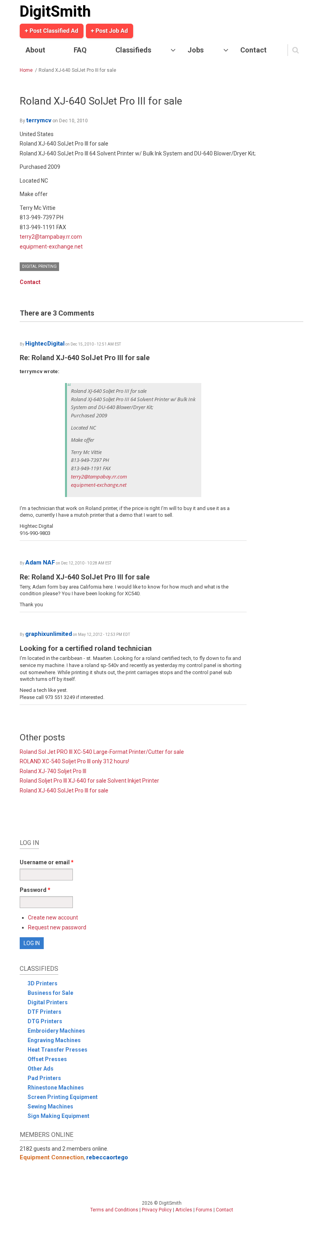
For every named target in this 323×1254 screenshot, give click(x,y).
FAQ (80, 50)
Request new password (57, 927)
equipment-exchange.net (51, 246)
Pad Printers (44, 1078)
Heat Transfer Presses (57, 1050)
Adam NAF (40, 562)
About (35, 50)
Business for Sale (50, 993)
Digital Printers (48, 1002)
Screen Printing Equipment (63, 1097)
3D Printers (43, 983)
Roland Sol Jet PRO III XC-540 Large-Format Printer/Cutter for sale (102, 752)
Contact (253, 50)
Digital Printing (39, 266)
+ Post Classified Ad (51, 30)
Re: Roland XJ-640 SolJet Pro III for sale (85, 357)
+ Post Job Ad (109, 30)
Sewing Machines (50, 1106)
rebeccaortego (107, 1157)
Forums (204, 1210)
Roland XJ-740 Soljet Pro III (53, 771)
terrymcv (38, 120)
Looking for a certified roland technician (86, 648)
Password (35, 890)
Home (26, 70)
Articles (183, 1210)
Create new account (53, 917)
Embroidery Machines (56, 1031)
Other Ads (41, 1068)
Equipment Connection (52, 1157)
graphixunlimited (48, 633)
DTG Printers (45, 1021)
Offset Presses (47, 1059)
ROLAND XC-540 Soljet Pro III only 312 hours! (74, 761)
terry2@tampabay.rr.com (51, 237)
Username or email (47, 862)
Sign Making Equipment (58, 1116)
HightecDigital (45, 343)
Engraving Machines (54, 1040)
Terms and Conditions (114, 1210)
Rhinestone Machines (56, 1087)
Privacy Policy (157, 1210)
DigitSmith (55, 11)
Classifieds (133, 50)
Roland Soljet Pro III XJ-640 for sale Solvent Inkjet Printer (89, 780)
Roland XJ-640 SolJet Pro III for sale (64, 790)
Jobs (195, 50)
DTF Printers (44, 1012)
